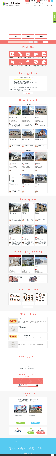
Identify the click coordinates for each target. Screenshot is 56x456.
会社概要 (10, 447)
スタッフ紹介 (40, 448)
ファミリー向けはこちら (22, 449)
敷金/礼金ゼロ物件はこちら (32, 449)
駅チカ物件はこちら (31, 447)
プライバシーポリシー (12, 448)
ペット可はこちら (21, 447)
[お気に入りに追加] (20, 107)
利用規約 (10, 449)
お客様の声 (39, 447)
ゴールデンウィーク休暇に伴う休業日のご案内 (24, 335)
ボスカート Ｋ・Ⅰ (27, 368)
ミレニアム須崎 (27, 366)
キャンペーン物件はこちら (32, 448)
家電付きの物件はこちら (22, 448)
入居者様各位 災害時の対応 (22, 327)
